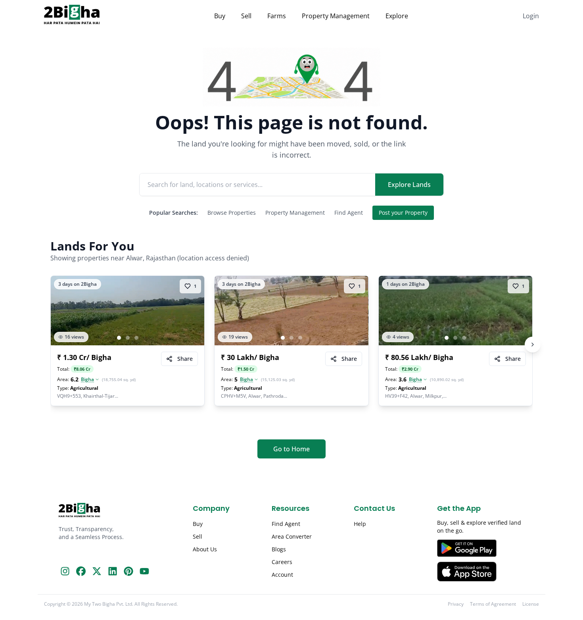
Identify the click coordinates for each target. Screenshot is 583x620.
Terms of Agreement (493, 604)
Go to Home (291, 449)
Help (360, 524)
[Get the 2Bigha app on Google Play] (480, 548)
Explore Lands (409, 184)
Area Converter (292, 536)
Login (531, 16)
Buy (219, 16)
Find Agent (348, 212)
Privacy (456, 604)
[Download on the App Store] (480, 571)
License (530, 604)
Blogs (279, 549)
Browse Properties (231, 212)
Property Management (336, 16)
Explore (396, 16)
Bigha (87, 379)
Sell (246, 16)
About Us (205, 549)
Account (282, 574)
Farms (276, 16)
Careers (282, 562)
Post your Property (403, 212)
